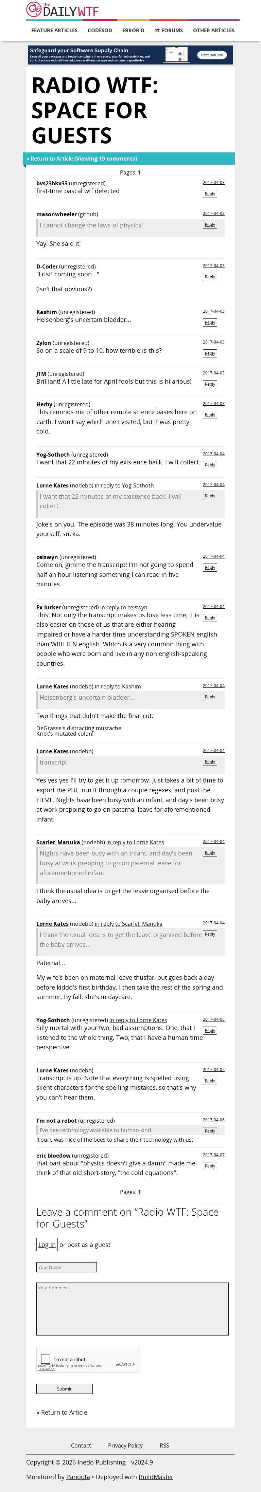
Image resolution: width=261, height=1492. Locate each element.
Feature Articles (54, 30)
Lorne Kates (52, 485)
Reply (210, 194)
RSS (164, 1445)
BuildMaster (156, 1477)
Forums (172, 30)
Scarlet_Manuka (58, 842)
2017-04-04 (214, 454)
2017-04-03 (214, 182)
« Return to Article (49, 158)
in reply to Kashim (118, 686)
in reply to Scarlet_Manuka (128, 923)
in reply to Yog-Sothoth (124, 485)
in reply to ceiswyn (123, 607)
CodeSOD (100, 30)
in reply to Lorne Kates (135, 842)
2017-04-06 (214, 1120)
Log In (47, 1244)
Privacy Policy (125, 1445)
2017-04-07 (214, 1155)
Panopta (78, 1477)
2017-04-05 (214, 1019)
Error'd (133, 30)
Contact (81, 1445)
